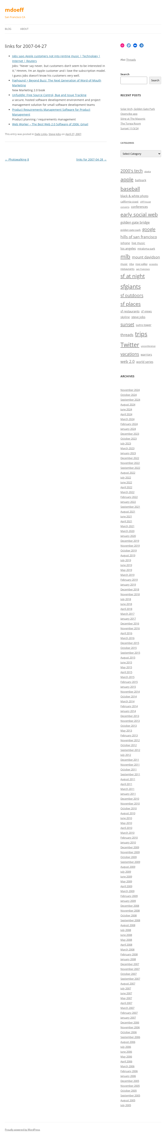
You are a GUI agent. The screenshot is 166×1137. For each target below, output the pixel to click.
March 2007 (127, 1008)
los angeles (128, 248)
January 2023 (128, 453)
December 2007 (129, 964)
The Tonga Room (130, 123)
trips (141, 334)
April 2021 (126, 521)
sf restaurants (129, 311)
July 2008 (125, 930)
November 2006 (130, 1027)
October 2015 (128, 648)
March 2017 (127, 614)
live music (138, 243)
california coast (129, 201)
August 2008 (127, 925)
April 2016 (126, 633)
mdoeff (14, 9)
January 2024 (128, 429)
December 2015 (129, 643)
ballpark (140, 180)
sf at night (132, 276)
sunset (127, 324)
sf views (146, 311)
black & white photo (134, 196)
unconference (148, 346)
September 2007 (130, 978)
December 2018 (129, 589)
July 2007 (125, 988)
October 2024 (128, 395)
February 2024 (129, 424)
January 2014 (128, 711)
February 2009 (129, 896)
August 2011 (127, 779)
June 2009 (126, 876)
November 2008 (130, 910)
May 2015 (126, 667)
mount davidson (146, 257)
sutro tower (143, 325)
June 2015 (126, 662)
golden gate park (130, 230)
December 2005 (129, 1081)
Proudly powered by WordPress (22, 1129)
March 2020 (127, 531)
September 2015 (130, 652)
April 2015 (126, 672)
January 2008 (128, 959)
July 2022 (125, 477)
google (148, 229)
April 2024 (126, 414)
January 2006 (128, 1076)
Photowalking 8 (17, 159)
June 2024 (126, 409)
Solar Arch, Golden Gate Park (137, 109)
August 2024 (127, 404)
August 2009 (127, 867)
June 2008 (126, 935)
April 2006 (126, 1061)
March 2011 (127, 789)
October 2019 (128, 550)
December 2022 (129, 458)
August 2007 (127, 983)
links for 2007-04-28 (91, 159)
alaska (147, 171)
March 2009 (127, 891)
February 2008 (129, 954)
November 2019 (130, 545)
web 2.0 (127, 361)
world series (144, 362)
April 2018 (126, 609)
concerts (124, 207)
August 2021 (127, 511)
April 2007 (126, 1003)
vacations (129, 354)
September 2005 (130, 1095)
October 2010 (128, 808)
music (124, 264)
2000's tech (131, 171)
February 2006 (129, 1071)
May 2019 (126, 570)
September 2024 (130, 399)
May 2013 (126, 730)
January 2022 (128, 502)
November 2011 (130, 764)
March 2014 (127, 701)
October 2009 (128, 857)
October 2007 (128, 974)
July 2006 (125, 1047)
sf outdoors (131, 295)
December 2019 (129, 541)
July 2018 (125, 599)
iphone (125, 243)
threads (126, 334)
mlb (125, 256)
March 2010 (127, 833)
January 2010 (128, 842)
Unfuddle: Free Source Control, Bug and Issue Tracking (49, 95)
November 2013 (130, 721)
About (24, 29)
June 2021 (126, 516)
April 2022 (126, 487)
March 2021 (127, 526)
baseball (130, 188)
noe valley (141, 264)
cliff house (145, 201)
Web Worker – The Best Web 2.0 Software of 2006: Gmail (50, 124)
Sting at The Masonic (132, 118)
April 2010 (126, 828)
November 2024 (130, 390)
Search (125, 74)
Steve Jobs (55, 134)
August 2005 (127, 1100)
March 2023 (127, 448)
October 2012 (128, 745)
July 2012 (125, 755)
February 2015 (129, 682)
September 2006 (130, 1037)
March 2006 (127, 1066)
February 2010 (129, 837)
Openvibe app (128, 114)
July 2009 (125, 871)
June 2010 (126, 818)
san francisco (143, 269)
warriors (146, 354)
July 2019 (125, 560)
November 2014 (130, 691)
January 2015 (128, 687)
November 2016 (130, 628)
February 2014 (129, 706)
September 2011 (130, 774)
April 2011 (126, 784)
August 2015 (127, 657)
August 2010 (127, 813)
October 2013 (128, 725)
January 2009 (128, 901)
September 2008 (130, 920)
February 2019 (129, 579)
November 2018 (130, 594)
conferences (139, 207)
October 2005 (128, 1090)
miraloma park (146, 248)
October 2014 (128, 696)
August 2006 (127, 1042)
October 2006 (128, 1032)
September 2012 (130, 750)
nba (131, 264)
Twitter (129, 345)
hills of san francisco (138, 236)
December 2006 (129, 1022)
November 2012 (130, 740)
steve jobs (138, 317)
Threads (131, 59)
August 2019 (127, 555)
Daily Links (41, 134)
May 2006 (126, 1056)
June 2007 (126, 993)
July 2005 (125, 1105)
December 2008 (129, 905)
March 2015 (127, 677)
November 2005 (130, 1086)
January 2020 (128, 536)
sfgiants (130, 286)
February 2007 (129, 1013)
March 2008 (127, 949)
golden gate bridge (135, 222)
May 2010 (126, 823)
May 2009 (126, 881)
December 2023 (129, 433)
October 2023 (128, 438)
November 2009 (130, 852)
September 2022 (130, 468)
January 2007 (128, 1017)
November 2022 (130, 463)
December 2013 (129, 716)
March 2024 (127, 419)
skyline (125, 317)
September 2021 (130, 506)
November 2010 (130, 803)
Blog (8, 29)
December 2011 (129, 760)
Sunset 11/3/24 (129, 128)
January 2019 (128, 584)
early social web (139, 214)
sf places (130, 303)
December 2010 (129, 798)
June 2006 (126, 1051)
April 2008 (126, 944)
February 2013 (129, 735)
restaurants (127, 269)
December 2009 (129, 847)
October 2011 (128, 769)
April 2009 (126, 886)
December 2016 (129, 623)
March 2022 (127, 492)
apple (126, 179)
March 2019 (127, 575)
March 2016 (127, 638)
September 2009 (130, 862)
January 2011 (128, 794)
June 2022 (126, 482)
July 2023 (125, 443)
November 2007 (130, 969)
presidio (153, 264)
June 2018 (126, 604)
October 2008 (128, 915)
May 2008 (126, 940)
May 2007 (126, 998)
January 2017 (128, 618)
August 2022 (127, 472)
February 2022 (129, 497)
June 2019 (126, 565)
